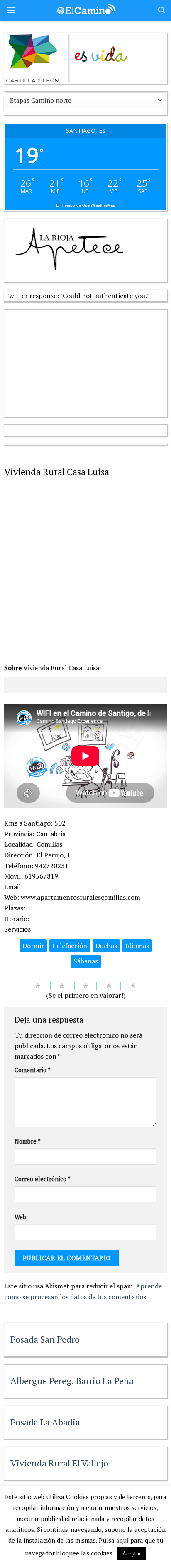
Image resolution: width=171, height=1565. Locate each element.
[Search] (161, 10)
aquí (122, 1540)
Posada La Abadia (45, 1422)
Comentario (33, 1070)
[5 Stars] (133, 986)
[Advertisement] (66, 361)
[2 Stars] (61, 986)
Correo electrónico (43, 1179)
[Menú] (11, 10)
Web (20, 1217)
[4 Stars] (109, 986)
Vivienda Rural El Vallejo (59, 1463)
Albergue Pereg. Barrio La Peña (72, 1381)
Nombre (28, 1141)
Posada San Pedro (45, 1339)
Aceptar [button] (131, 1553)
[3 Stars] (85, 986)
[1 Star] (38, 986)
